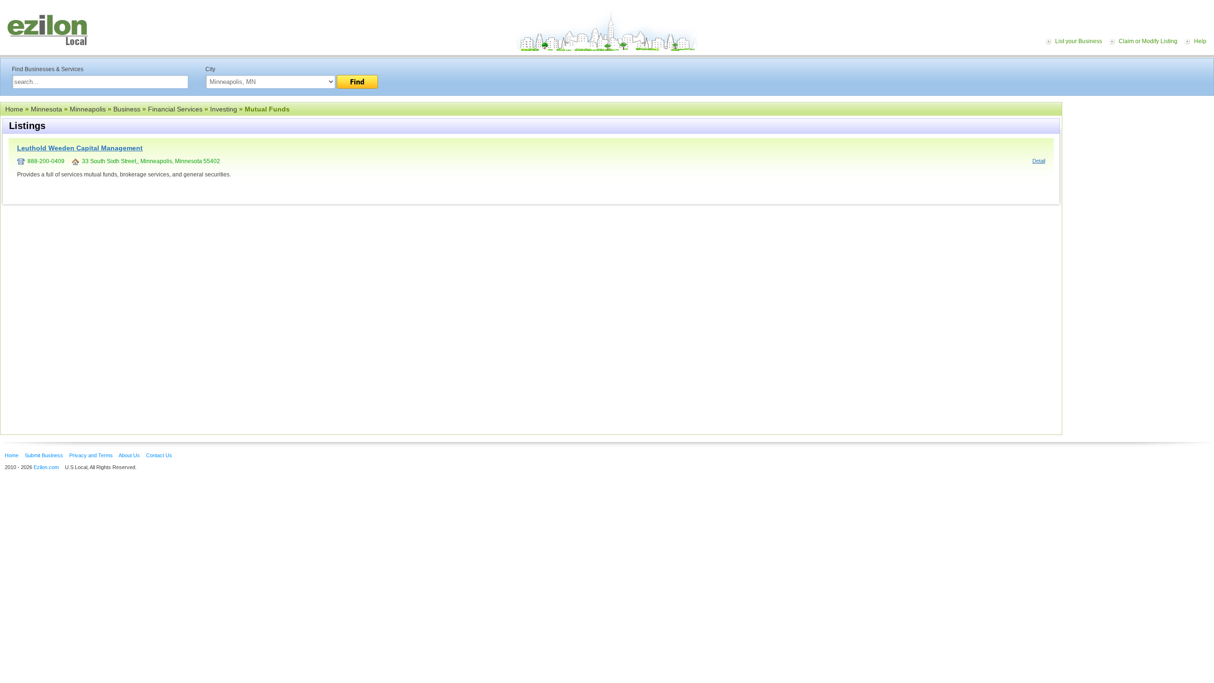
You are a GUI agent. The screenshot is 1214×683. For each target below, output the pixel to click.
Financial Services (175, 109)
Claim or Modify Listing (1148, 41)
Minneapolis (88, 109)
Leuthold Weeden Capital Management (80, 148)
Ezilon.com (46, 467)
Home (14, 109)
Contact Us (159, 455)
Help (1200, 41)
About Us (129, 455)
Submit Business (44, 455)
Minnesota (46, 109)
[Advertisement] (1140, 160)
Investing (223, 109)
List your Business (1078, 41)
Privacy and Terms (91, 455)
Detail (1038, 161)
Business (126, 109)
